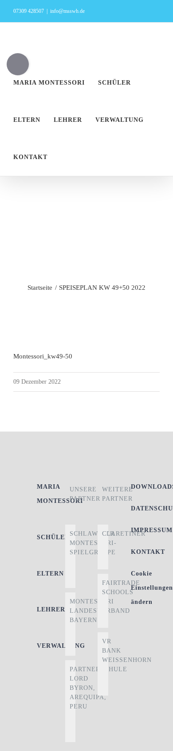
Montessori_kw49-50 (42, 356)
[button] (77, 157)
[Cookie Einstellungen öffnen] (157, 739)
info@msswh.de (67, 11)
